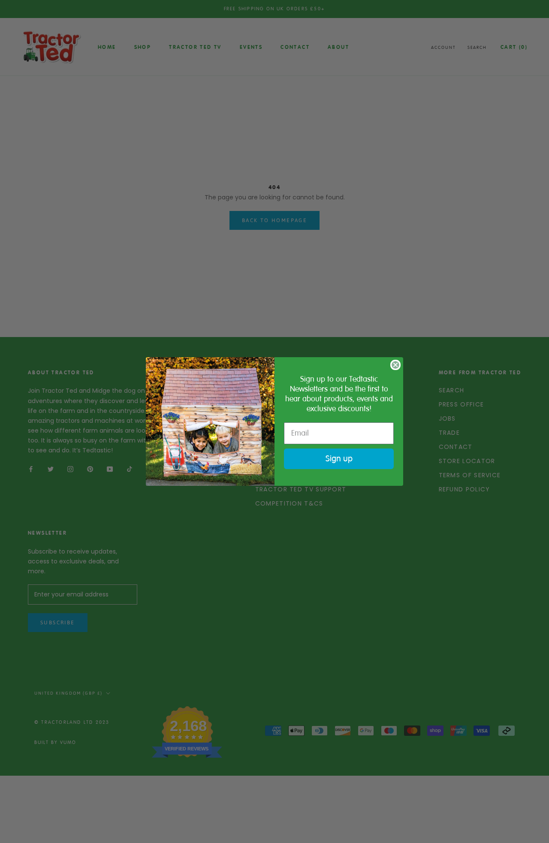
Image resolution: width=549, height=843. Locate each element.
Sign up (339, 458)
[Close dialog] (395, 365)
